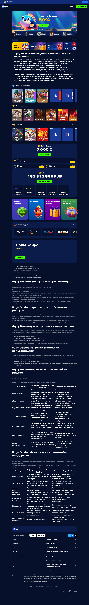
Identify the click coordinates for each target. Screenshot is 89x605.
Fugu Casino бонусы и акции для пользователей (26, 272)
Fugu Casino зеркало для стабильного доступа (26, 268)
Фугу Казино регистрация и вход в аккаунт (25, 270)
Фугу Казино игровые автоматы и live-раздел (26, 275)
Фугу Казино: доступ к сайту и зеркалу (24, 266)
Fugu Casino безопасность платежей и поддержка (27, 277)
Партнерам (49, 570)
